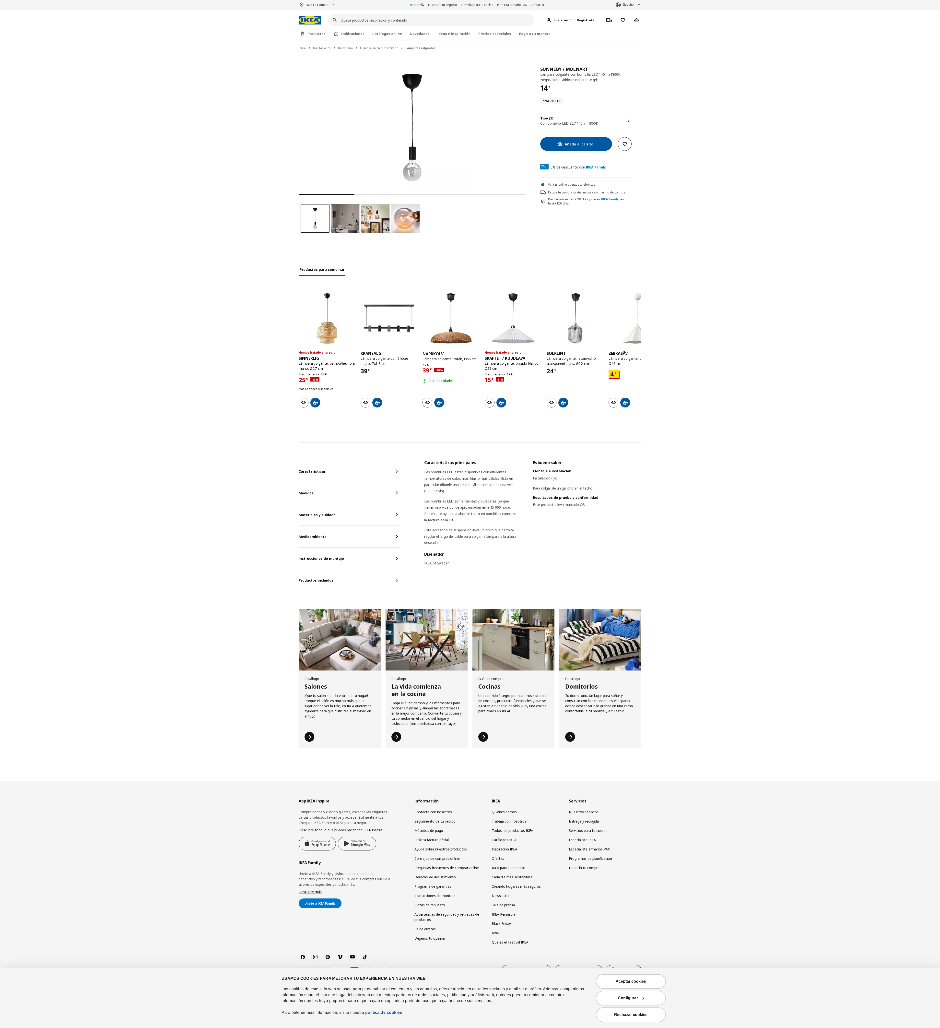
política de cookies (383, 1012)
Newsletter (501, 895)
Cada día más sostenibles (512, 877)
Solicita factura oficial (431, 839)
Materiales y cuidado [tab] (317, 515)
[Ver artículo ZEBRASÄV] (637, 318)
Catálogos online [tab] (387, 33)
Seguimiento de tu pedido (435, 821)
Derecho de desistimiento (435, 877)
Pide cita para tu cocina (477, 5)
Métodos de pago (428, 830)
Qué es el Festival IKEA (510, 942)
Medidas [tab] (306, 493)
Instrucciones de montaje (434, 895)
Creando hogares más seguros (516, 886)
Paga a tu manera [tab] (535, 33)
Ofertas (498, 858)
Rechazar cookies (630, 1015)
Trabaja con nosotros (509, 821)
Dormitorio (345, 48)
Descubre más (310, 891)
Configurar (628, 998)
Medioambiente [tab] (313, 536)
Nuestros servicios (584, 812)
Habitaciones (322, 48)
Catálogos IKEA (504, 839)
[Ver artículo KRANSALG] (389, 318)
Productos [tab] (316, 33)
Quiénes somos (504, 812)
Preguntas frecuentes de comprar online (446, 867)
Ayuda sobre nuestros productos (440, 849)
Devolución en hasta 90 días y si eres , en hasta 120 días (586, 201)
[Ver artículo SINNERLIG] (327, 318)
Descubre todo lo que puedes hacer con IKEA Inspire (340, 830)
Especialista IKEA (582, 839)
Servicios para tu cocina (588, 830)
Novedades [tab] (420, 33)
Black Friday (501, 923)
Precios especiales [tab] (494, 33)
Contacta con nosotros (433, 812)
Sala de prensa (503, 905)
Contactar (537, 5)
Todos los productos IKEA (512, 830)
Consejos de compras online (437, 858)
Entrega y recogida (584, 821)
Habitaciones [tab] (352, 33)
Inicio (302, 48)
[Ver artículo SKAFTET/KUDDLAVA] (513, 318)
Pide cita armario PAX (512, 5)
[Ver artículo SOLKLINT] (575, 318)
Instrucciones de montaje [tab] (321, 558)
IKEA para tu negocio (442, 5)
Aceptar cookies (631, 981)
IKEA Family (416, 5)
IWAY (496, 933)
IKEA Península (503, 914)
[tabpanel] (532, 516)
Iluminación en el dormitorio (379, 48)
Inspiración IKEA (504, 849)
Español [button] (628, 4)
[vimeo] (340, 957)
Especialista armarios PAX (589, 849)
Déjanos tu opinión (429, 938)
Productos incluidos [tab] (316, 580)
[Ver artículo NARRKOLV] (451, 318)
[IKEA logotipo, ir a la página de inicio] (310, 20)
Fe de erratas (425, 929)
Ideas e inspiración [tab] (453, 33)
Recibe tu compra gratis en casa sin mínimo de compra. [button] (587, 192)
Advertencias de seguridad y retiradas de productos (446, 917)
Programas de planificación (590, 858)
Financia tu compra (584, 867)
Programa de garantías (432, 886)
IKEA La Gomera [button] (317, 5)
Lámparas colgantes (420, 48)
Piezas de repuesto (429, 905)
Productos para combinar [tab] (322, 269)
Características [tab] (312, 471)
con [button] (578, 167)
